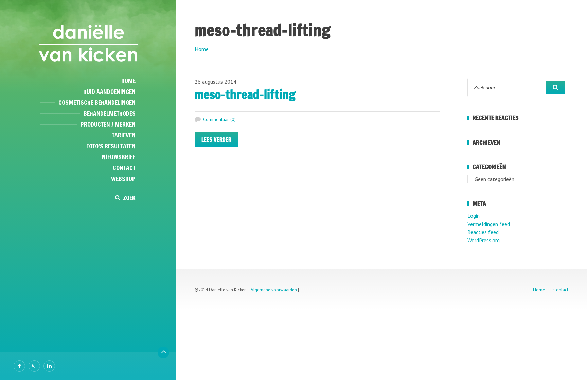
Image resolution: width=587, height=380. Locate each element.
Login (473, 215)
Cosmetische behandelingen (97, 102)
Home (128, 80)
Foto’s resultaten (111, 146)
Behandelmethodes (110, 113)
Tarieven (124, 135)
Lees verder (216, 139)
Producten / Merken (108, 124)
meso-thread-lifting (245, 94)
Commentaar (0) (219, 119)
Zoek (129, 198)
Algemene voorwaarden (274, 290)
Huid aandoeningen (109, 91)
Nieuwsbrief (119, 156)
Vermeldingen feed (488, 223)
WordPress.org (483, 240)
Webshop (123, 178)
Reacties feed (483, 232)
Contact (124, 167)
